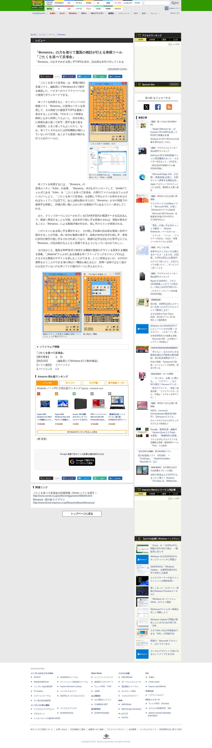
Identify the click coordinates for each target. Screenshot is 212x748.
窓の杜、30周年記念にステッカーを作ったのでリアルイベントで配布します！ (164, 307)
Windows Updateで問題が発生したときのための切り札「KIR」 (164, 622)
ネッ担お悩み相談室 (42, 700)
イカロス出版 (124, 673)
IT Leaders (38, 691)
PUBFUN (149, 691)
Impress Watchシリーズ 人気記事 (159, 489)
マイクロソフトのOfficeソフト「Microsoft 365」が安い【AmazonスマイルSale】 (164, 206)
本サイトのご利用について (41, 729)
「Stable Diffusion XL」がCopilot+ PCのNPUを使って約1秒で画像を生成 (163, 132)
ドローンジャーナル (42, 696)
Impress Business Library (70, 686)
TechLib (125, 717)
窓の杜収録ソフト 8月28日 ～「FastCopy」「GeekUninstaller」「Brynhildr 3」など (155, 458)
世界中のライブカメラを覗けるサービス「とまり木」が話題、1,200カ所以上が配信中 (164, 254)
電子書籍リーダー (117, 383)
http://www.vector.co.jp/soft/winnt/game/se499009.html (62, 496)
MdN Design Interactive (131, 709)
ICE (147, 673)
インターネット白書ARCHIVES (47, 718)
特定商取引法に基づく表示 (170, 729)
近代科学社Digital (101, 713)
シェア (70, 77)
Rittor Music (96, 673)
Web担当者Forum (41, 682)
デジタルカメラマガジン (44, 709)
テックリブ (123, 714)
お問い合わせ (61, 729)
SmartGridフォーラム (69, 677)
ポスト (48, 77)
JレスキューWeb (129, 691)
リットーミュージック (103, 677)
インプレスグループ (147, 729)
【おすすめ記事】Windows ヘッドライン (161, 539)
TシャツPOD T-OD (102, 686)
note (102, 77)
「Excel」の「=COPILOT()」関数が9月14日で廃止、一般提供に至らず (164, 548)
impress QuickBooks (157, 686)
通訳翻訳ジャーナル (130, 686)
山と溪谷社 (96, 696)
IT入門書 (93, 383)
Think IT (37, 677)
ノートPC (47, 383)
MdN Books (126, 704)
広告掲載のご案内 (77, 729)
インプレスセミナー (68, 691)
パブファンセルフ (156, 695)
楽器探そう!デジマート (103, 682)
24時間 (152, 40)
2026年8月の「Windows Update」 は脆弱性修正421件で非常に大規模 (163, 569)
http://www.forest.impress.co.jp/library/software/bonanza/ (64, 502)
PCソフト (70, 383)
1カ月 (175, 40)
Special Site (148, 84)
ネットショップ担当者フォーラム (74, 682)
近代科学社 (96, 709)
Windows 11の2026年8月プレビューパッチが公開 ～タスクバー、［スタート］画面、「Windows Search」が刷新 (164, 331)
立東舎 (97, 691)
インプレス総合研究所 (43, 686)
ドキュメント (123, 13)
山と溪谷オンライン (102, 700)
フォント (154, 13)
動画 (144, 13)
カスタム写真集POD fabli (160, 708)
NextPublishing (66, 713)
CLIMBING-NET (101, 704)
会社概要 (132, 729)
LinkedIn (117, 77)
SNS (136, 13)
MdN (120, 700)
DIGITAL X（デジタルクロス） (73, 696)
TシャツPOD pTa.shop (159, 703)
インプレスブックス (68, 708)
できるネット (39, 714)
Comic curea (154, 682)
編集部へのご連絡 (96, 729)
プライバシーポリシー (116, 729)
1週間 (163, 40)
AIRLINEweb (127, 677)
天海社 (151, 677)
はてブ (86, 77)
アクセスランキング (152, 35)
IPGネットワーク (153, 700)
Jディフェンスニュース (131, 682)
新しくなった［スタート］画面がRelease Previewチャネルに (164, 591)
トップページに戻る (82, 513)
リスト (57, 77)
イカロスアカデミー (130, 696)
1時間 (140, 40)
